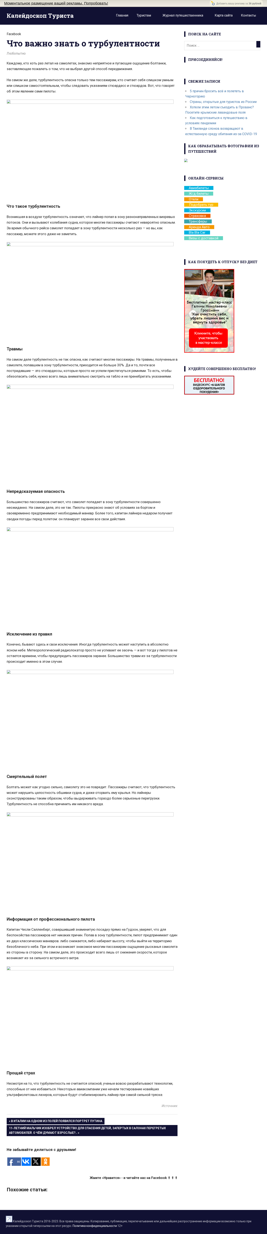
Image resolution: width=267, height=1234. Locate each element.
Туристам (144, 15)
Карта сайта (224, 15)
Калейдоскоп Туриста (40, 15)
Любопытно (16, 53)
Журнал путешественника (182, 15)
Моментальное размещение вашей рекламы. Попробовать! (56, 3)
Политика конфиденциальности (95, 1226)
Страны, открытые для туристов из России (223, 102)
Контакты (248, 15)
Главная (122, 15)
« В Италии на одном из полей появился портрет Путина (55, 1121)
